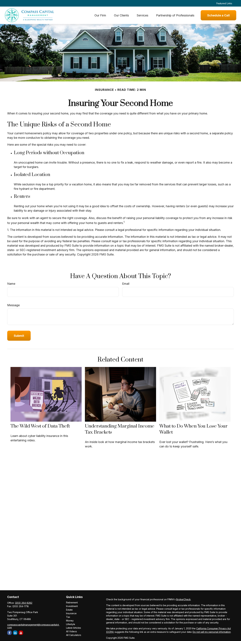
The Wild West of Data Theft (40, 426)
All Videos (71, 631)
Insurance (71, 613)
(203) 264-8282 (23, 602)
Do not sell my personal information (212, 631)
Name (11, 283)
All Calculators (73, 635)
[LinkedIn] (15, 632)
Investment (72, 606)
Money (70, 620)
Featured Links (224, 3)
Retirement (72, 602)
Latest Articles (73, 627)
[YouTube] (21, 632)
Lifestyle (70, 624)
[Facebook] (9, 632)
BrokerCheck (183, 599)
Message (13, 305)
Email (125, 283)
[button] (100, 15)
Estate (69, 609)
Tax (68, 617)
